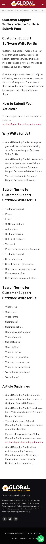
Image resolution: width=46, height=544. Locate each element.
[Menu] (3, 3)
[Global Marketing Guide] (23, 4)
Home (4, 10)
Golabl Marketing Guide (33, 533)
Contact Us (33, 538)
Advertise (23, 538)
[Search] (42, 3)
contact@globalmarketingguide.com (21, 124)
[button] (40, 538)
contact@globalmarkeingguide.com (24, 442)
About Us (15, 538)
